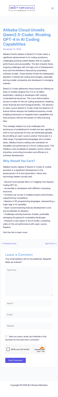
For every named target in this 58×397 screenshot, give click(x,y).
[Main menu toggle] (52, 8)
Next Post (51, 244)
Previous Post (8, 244)
